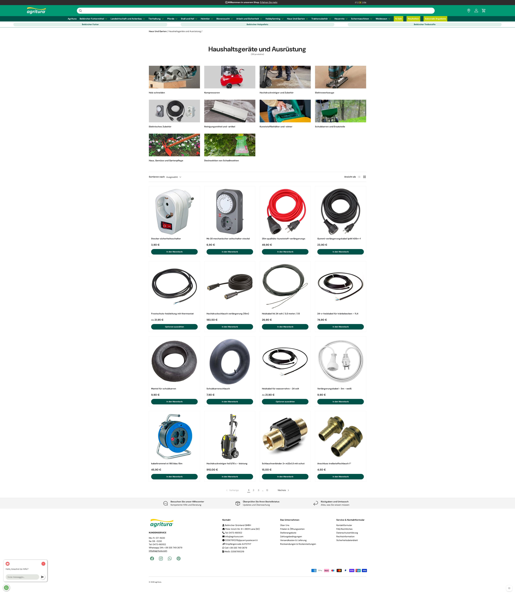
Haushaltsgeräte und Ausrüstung (185, 31)
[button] (484, 11)
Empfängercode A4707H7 (238, 544)
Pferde (170, 18)
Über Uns (284, 525)
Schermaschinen (360, 18)
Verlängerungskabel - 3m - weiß (334, 388)
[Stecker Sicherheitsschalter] (174, 211)
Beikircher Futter (90, 24)
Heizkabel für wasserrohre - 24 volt (280, 388)
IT (356, 2)
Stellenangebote (288, 532)
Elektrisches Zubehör (160, 126)
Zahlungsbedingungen (291, 536)
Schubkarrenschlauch (218, 388)
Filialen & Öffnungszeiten (292, 529)
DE (360, 2)
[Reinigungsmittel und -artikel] (229, 111)
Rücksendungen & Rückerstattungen (298, 544)
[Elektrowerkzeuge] (340, 77)
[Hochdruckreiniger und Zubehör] (285, 77)
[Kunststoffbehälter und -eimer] (285, 111)
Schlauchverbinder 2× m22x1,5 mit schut (283, 463)
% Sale (398, 18)
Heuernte (339, 18)
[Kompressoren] (229, 77)
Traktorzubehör (319, 18)
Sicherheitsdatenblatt (347, 540)
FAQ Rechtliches (344, 529)
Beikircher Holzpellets (257, 24)
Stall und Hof (187, 18)
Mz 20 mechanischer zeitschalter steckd (228, 238)
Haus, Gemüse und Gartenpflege (166, 160)
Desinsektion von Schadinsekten (221, 160)
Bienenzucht (223, 18)
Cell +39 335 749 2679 (235, 547)
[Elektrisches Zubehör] (174, 111)
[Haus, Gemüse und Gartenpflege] (174, 145)
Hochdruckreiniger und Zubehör (277, 92)
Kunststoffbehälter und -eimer (276, 126)
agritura (158, 582)
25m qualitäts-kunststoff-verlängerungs (283, 238)
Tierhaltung (154, 18)
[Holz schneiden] (174, 77)
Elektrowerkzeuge (324, 92)
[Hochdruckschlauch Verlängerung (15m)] (230, 286)
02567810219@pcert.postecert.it (241, 540)
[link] (232, 490)
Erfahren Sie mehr (268, 2)
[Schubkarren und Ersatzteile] (340, 111)
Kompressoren (212, 92)
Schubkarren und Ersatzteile (330, 126)
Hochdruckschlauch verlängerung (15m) (228, 313)
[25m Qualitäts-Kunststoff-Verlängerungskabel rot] (285, 211)
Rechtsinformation (345, 536)
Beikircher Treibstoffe (424, 24)
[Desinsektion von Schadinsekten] (229, 145)
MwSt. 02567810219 (234, 551)
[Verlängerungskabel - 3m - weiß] (340, 361)
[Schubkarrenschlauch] (230, 361)
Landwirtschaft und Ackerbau (126, 18)
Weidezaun (381, 18)
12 (267, 490)
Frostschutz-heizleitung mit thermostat (172, 313)
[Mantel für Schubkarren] (174, 361)
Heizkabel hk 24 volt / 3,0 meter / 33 (281, 313)
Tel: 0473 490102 (233, 532)
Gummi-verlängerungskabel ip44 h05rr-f (339, 238)
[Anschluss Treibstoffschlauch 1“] (340, 436)
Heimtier (205, 18)
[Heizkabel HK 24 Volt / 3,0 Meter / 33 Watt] (285, 286)
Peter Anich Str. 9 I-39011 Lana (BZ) (242, 529)
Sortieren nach (157, 176)
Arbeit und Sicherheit (247, 18)
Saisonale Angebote (435, 18)
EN (364, 2)
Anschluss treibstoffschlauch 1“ (334, 463)
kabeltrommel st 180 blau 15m (166, 463)
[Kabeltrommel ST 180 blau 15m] (174, 436)
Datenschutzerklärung (347, 532)
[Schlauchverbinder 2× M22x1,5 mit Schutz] (285, 436)
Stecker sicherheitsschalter (166, 238)
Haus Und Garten (296, 18)
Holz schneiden (157, 92)
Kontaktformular (344, 525)
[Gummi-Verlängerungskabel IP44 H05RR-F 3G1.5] (340, 211)
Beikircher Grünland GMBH (237, 525)
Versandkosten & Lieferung (293, 540)
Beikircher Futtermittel (92, 18)
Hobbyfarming (273, 18)
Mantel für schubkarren (163, 388)
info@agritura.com (234, 536)
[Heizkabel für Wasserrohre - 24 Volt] (285, 361)
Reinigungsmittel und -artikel (219, 126)
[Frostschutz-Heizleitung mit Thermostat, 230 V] (174, 286)
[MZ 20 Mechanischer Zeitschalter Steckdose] (230, 211)
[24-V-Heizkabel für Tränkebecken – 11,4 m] (340, 286)
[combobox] (256, 11)
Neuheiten (413, 18)
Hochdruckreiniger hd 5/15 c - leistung (227, 463)
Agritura (72, 18)
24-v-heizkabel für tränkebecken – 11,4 (337, 313)
